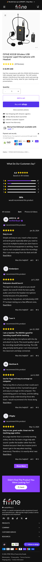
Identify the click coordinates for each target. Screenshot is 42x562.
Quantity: (6, 87)
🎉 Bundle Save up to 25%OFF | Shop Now (20, 2)
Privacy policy (15, 557)
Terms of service (25, 557)
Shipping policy (6, 560)
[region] (21, 1)
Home (5, 152)
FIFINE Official (11, 554)
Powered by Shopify (20, 554)
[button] (38, 7)
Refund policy (6, 557)
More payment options (21, 110)
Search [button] (22, 487)
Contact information (17, 560)
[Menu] (4, 7)
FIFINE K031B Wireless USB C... (19, 152)
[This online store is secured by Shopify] (7, 142)
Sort (20, 212)
